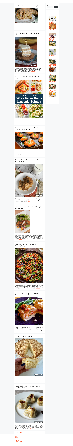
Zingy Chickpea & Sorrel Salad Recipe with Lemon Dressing (52, 48)
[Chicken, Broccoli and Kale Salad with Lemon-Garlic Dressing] (52, 86)
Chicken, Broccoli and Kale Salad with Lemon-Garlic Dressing (52, 90)
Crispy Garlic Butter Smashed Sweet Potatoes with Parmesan (26, 128)
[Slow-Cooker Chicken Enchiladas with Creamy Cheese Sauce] (52, 94)
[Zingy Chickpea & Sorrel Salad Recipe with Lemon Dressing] (52, 43)
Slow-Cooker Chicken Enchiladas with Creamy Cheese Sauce (52, 99)
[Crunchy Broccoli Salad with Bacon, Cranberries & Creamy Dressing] (52, 78)
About (16, 436)
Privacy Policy (17, 440)
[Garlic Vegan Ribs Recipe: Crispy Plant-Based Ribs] (52, 69)
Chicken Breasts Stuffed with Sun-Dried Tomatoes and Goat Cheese (27, 294)
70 (18, 432)
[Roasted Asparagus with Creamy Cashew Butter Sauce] (52, 61)
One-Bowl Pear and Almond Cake (25, 336)
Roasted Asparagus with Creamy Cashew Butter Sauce (52, 65)
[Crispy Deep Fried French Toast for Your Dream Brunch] (52, 35)
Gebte (16, 1)
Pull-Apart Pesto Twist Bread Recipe (26, 6)
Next (21, 432)
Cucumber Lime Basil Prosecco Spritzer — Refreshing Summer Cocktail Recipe (52, 56)
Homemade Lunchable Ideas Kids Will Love (52, 22)
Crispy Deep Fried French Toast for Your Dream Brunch (52, 39)
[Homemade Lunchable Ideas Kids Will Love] (52, 18)
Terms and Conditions (18, 441)
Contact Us (17, 437)
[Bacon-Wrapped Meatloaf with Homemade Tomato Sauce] (52, 26)
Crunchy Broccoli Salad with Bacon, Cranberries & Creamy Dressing (52, 82)
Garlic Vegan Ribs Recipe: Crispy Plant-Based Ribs (52, 74)
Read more (33, 71)
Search (48, 5)
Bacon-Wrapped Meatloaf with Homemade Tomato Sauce (52, 30)
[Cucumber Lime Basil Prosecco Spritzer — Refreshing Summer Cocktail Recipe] (52, 52)
